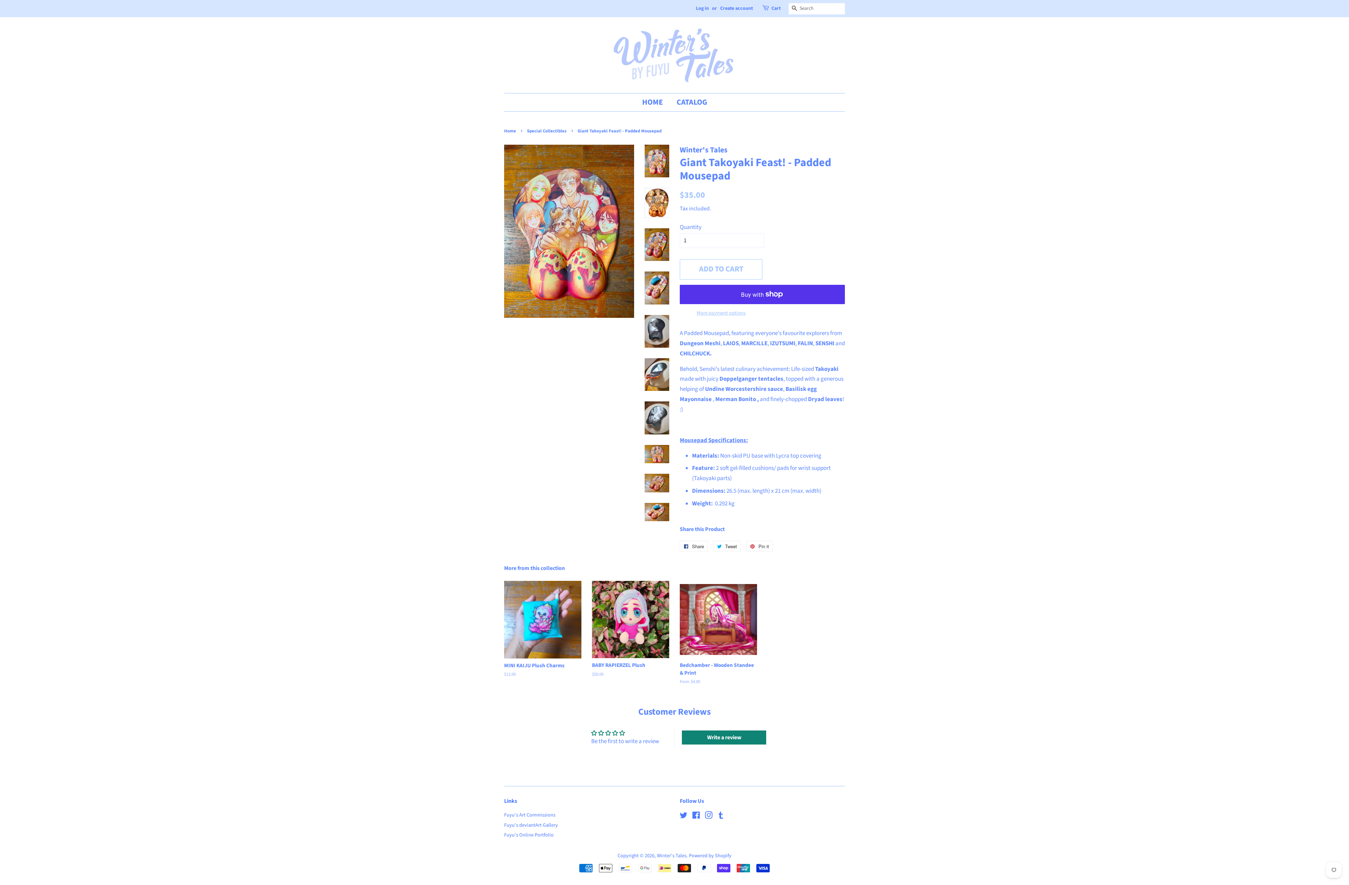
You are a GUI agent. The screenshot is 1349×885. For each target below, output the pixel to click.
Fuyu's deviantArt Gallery (531, 825)
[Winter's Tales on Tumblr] (721, 816)
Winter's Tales (671, 855)
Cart (776, 8)
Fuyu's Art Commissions (529, 815)
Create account (736, 8)
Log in (702, 8)
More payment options (721, 313)
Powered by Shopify (710, 855)
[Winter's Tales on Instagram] (708, 816)
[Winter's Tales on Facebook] (696, 816)
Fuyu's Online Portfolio (529, 835)
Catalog (692, 102)
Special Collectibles (547, 131)
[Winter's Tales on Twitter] (683, 816)
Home (652, 102)
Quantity (691, 227)
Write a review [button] (724, 737)
